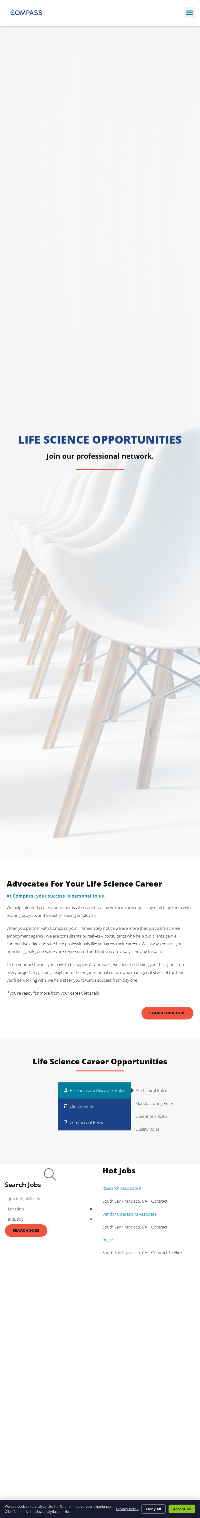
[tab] (94, 1090)
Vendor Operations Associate (129, 1214)
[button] (189, 12)
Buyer (107, 1240)
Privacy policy (127, 1509)
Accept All (182, 1509)
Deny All (153, 1509)
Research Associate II (121, 1188)
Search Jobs (26, 1230)
